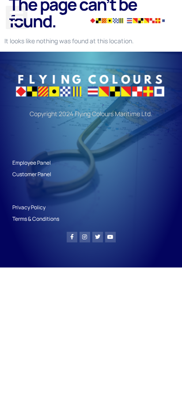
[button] (16, 17)
